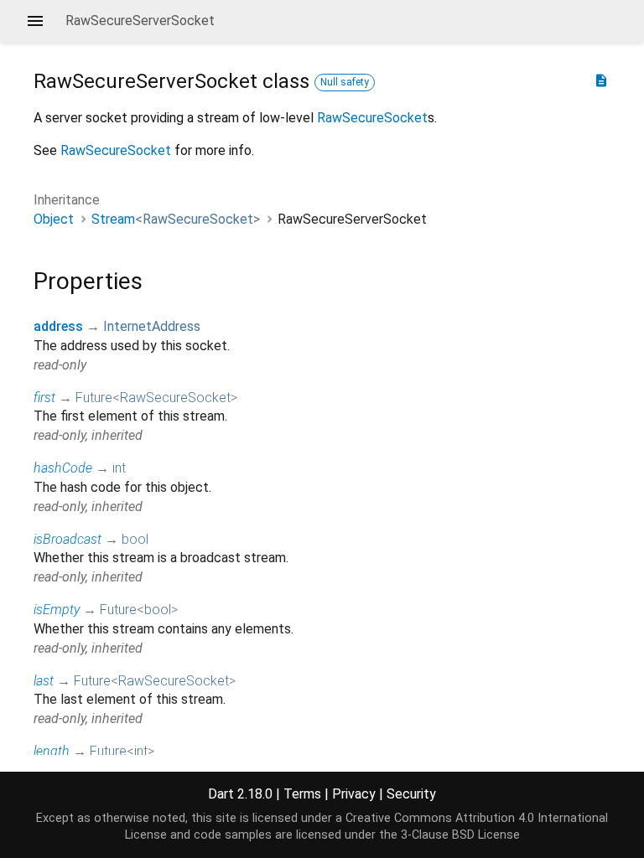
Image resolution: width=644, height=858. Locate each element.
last (44, 681)
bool (135, 539)
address (58, 326)
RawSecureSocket (372, 118)
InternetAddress (151, 326)
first (44, 398)
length (52, 751)
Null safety (344, 82)
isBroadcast (67, 539)
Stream (113, 219)
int (119, 468)
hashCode (63, 468)
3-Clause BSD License (460, 835)
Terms (302, 794)
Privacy (354, 794)
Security (411, 794)
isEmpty (57, 610)
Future (93, 398)
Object (54, 219)
